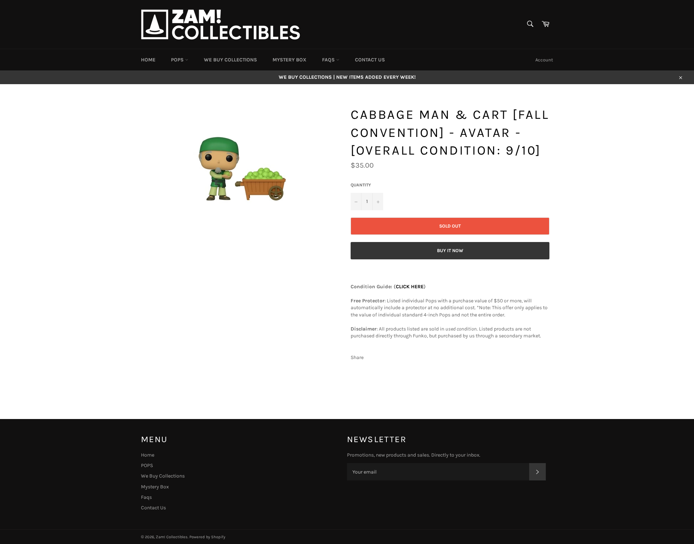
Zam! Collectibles (172, 537)
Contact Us (370, 60)
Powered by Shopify (207, 537)
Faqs (329, 60)
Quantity (361, 184)
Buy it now (450, 250)
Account (544, 59)
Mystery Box (290, 60)
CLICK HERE (410, 287)
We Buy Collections (230, 60)
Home (148, 60)
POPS (178, 60)
